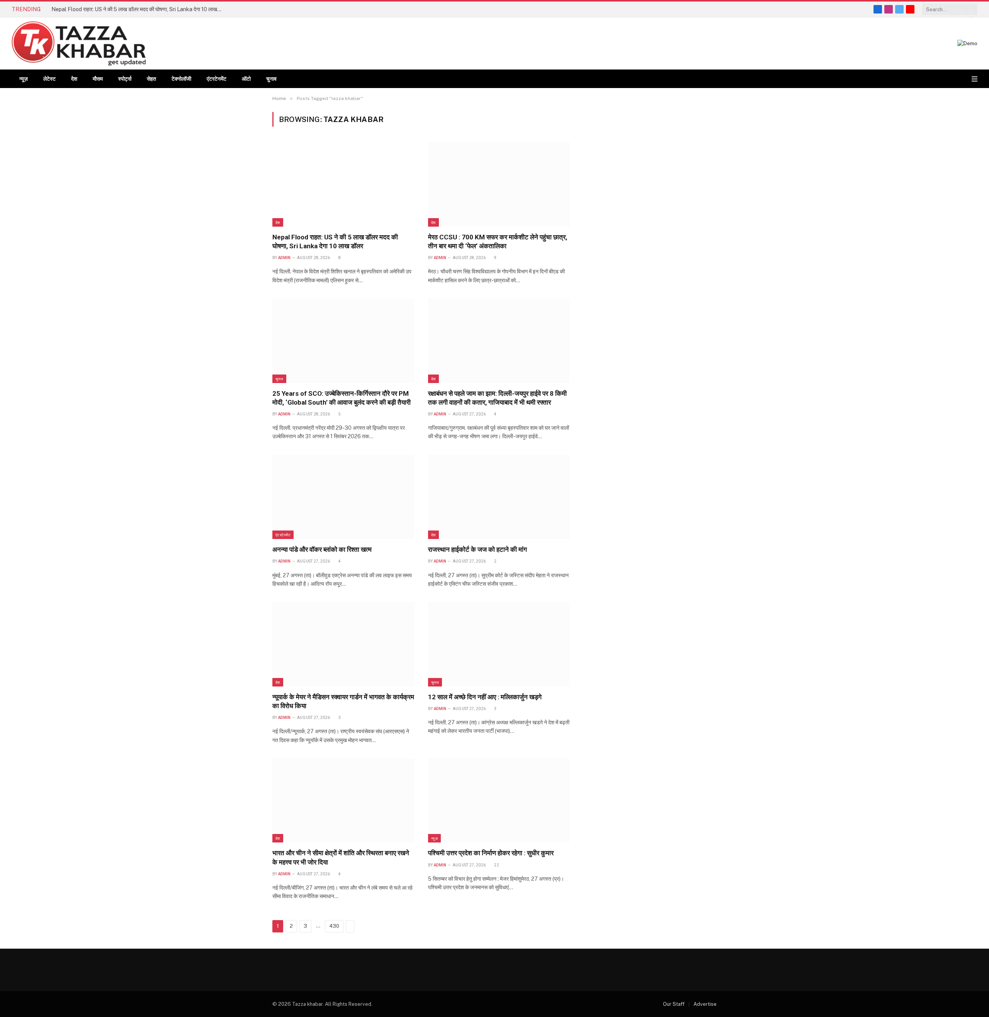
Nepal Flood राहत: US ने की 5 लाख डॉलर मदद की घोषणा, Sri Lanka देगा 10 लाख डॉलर (138, 9)
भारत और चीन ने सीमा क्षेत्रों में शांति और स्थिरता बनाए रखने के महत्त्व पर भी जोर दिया (340, 857)
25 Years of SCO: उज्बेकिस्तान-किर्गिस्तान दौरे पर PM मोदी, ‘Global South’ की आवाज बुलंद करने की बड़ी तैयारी (341, 398)
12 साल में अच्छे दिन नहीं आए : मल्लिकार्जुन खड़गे (485, 697)
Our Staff (674, 1004)
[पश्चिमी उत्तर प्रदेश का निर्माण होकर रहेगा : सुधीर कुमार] (499, 800)
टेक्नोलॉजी (181, 79)
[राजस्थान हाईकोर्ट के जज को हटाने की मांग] (499, 497)
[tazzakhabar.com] (79, 43)
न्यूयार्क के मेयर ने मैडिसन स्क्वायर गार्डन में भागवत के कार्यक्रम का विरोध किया (343, 701)
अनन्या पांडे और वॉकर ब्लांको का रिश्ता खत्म (322, 549)
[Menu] (974, 79)
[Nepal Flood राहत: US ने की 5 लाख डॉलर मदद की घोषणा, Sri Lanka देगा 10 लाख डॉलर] (343, 184)
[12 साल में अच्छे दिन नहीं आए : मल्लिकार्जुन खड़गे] (499, 644)
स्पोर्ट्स (124, 79)
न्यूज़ (23, 79)
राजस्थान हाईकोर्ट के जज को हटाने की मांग (477, 549)
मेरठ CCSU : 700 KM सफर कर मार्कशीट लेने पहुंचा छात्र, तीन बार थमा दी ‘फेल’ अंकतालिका (497, 241)
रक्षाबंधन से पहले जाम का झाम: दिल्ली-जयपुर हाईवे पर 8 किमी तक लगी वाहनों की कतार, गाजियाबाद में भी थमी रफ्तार (497, 398)
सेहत (151, 79)
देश (74, 79)
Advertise (705, 1004)
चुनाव (271, 79)
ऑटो (246, 79)
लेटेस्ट (49, 79)
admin (284, 258)
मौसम (98, 79)
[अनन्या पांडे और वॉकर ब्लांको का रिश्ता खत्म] (343, 497)
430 (334, 926)
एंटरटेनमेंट (216, 79)
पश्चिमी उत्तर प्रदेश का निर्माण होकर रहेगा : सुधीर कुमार (491, 853)
